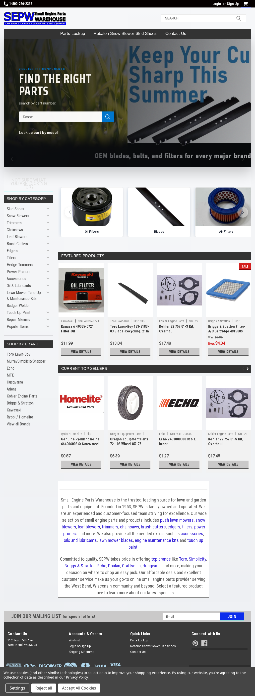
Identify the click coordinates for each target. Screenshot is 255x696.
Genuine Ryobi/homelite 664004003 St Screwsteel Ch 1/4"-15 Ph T (80, 444)
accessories (192, 533)
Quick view (81, 313)
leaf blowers (89, 526)
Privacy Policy (77, 677)
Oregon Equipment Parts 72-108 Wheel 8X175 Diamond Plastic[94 (129, 444)
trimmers (110, 526)
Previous (244, 369)
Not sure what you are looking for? (28, 183)
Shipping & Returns (81, 652)
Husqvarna (15, 382)
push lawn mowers (177, 520)
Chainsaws (15, 229)
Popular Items (18, 326)
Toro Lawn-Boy (18, 354)
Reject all (43, 688)
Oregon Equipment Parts (125, 434)
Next (248, 369)
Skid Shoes (15, 208)
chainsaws (129, 526)
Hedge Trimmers (20, 264)
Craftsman (131, 565)
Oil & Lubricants (19, 285)
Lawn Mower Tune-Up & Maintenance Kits (24, 295)
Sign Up (233, 4)
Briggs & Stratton (20, 403)
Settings (17, 688)
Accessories (16, 278)
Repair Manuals (18, 319)
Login (216, 4)
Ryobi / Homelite (20, 417)
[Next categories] (242, 212)
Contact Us (175, 33)
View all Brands (18, 424)
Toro (183, 559)
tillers (187, 526)
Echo (10, 368)
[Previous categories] (69, 212)
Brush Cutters (17, 243)
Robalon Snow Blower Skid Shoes (125, 33)
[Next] (243, 159)
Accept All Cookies (79, 688)
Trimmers (14, 222)
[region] (154, 204)
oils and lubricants (80, 540)
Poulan (114, 565)
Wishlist (74, 640)
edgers (174, 526)
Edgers (12, 250)
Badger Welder (18, 305)
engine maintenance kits (157, 540)
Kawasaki (14, 410)
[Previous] (12, 159)
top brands (161, 559)
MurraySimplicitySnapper (26, 361)
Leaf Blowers (17, 236)
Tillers (11, 257)
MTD (10, 375)
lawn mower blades (116, 540)
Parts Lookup (72, 33)
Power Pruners (18, 271)
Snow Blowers (18, 215)
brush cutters (153, 526)
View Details (81, 352)
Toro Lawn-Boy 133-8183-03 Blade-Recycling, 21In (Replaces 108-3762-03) (129, 331)
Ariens (11, 389)
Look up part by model (38, 132)
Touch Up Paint (18, 312)
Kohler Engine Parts (22, 396)
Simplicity (197, 559)
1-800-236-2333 (20, 4)
